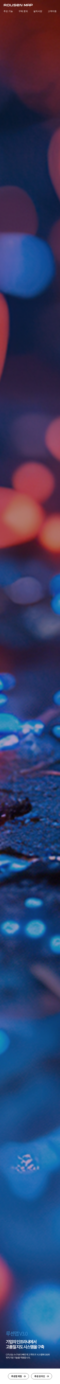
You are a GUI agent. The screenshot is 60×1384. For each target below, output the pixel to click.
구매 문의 (23, 11)
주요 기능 (8, 11)
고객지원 (52, 11)
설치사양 (37, 11)
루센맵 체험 (16, 1376)
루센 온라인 (39, 1376)
